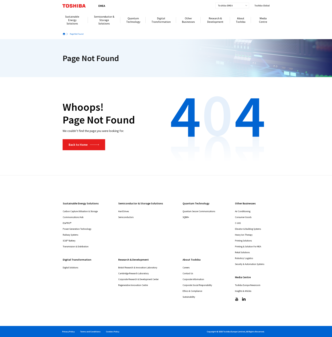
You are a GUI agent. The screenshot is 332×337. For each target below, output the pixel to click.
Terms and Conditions (90, 331)
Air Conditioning (242, 211)
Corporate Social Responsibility (197, 285)
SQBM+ (186, 217)
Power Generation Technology (77, 228)
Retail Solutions (242, 252)
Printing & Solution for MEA (248, 246)
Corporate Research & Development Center (138, 279)
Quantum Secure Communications (199, 211)
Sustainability (189, 296)
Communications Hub (73, 217)
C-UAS (238, 223)
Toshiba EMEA (225, 5)
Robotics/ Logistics (244, 258)
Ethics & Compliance (192, 291)
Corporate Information (193, 279)
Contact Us (188, 273)
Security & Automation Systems (249, 264)
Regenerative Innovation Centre (133, 285)
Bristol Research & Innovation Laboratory (137, 267)
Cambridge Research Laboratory (133, 273)
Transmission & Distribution (76, 246)
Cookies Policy (112, 331)
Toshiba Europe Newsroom (247, 285)
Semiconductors (125, 217)
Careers (186, 267)
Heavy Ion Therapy (243, 234)
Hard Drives (123, 211)
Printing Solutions (243, 240)
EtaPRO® (67, 223)
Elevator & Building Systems (248, 228)
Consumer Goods (243, 217)
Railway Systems (70, 234)
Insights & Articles (243, 291)
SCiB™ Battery (69, 240)
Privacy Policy (68, 331)
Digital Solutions (70, 267)
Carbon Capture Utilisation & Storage (80, 211)
